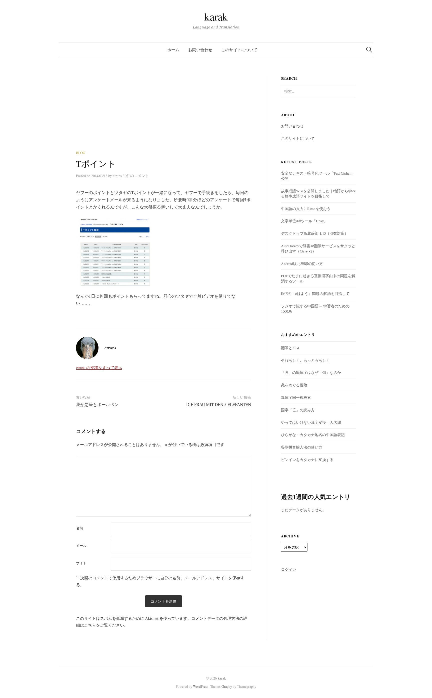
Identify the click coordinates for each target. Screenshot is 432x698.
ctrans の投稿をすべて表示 (99, 367)
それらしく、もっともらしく (305, 360)
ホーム (173, 49)
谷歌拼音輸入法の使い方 (301, 447)
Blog (80, 152)
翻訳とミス (290, 347)
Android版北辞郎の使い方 (302, 263)
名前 (79, 528)
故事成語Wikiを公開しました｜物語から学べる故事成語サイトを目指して (318, 193)
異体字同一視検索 (296, 397)
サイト (81, 563)
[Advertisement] (163, 113)
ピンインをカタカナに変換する (307, 459)
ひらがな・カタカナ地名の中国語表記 (313, 434)
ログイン (288, 569)
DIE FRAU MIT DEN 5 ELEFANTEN (218, 404)
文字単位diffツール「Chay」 (304, 220)
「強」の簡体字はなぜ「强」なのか (311, 372)
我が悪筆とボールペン (97, 404)
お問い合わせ (200, 49)
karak (216, 16)
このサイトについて (239, 49)
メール (81, 545)
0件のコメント (137, 175)
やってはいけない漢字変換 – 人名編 (311, 422)
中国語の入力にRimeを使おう (305, 208)
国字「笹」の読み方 (298, 409)
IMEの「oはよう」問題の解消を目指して (315, 293)
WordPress (200, 686)
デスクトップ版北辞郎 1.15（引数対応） (314, 233)
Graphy (227, 686)
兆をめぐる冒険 (294, 384)
